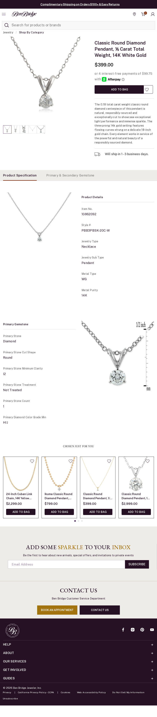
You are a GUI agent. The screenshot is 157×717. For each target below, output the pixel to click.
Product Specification (20, 175)
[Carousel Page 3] (24, 129)
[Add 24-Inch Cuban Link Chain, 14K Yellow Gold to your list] (32, 461)
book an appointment (57, 610)
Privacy (7, 692)
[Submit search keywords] (6, 25)
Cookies (65, 692)
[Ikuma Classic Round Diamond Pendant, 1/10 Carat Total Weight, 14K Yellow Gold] (59, 474)
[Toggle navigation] (4, 14)
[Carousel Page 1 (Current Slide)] (7, 129)
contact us (100, 610)
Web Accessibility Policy (91, 692)
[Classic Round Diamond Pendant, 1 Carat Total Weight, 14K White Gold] (136, 474)
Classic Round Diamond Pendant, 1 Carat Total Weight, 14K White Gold (135, 496)
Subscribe (137, 564)
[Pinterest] (142, 630)
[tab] (20, 175)
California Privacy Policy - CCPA (36, 692)
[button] (153, 14)
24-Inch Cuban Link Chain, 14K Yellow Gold (19, 496)
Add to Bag (119, 89)
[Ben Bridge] (24, 14)
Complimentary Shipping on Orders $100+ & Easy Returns (80, 4)
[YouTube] (152, 630)
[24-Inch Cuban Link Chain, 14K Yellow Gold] (20, 474)
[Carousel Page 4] (32, 129)
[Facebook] (123, 630)
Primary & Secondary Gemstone (70, 175)
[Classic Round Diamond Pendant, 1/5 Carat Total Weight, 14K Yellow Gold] (97, 474)
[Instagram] (133, 630)
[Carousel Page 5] (41, 129)
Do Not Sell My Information (128, 692)
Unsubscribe (10, 698)
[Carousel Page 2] (15, 129)
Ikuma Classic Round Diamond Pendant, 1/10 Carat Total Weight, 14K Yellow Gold (58, 496)
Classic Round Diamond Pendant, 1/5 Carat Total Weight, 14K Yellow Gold (97, 496)
